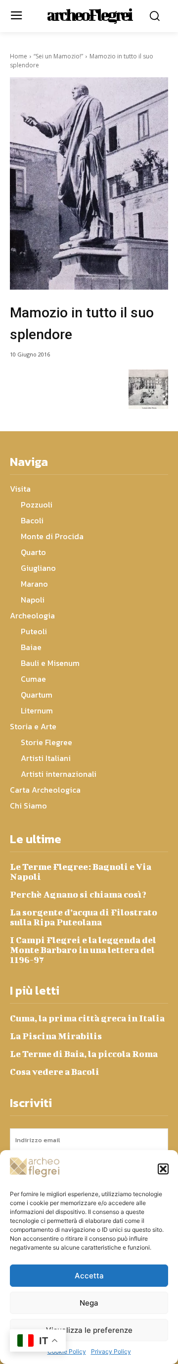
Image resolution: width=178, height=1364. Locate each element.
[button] (163, 1169)
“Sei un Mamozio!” (58, 56)
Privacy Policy (111, 1351)
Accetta (89, 1275)
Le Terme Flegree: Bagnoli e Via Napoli (80, 871)
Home (18, 56)
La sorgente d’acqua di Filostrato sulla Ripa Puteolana (83, 917)
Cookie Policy (66, 1351)
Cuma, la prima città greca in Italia (87, 1018)
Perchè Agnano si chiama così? (78, 894)
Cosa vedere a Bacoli (54, 1071)
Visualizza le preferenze (89, 1330)
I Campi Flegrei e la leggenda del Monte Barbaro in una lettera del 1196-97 (83, 950)
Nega (89, 1303)
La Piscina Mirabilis (56, 1036)
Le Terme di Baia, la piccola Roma (84, 1054)
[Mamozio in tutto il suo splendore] (89, 183)
